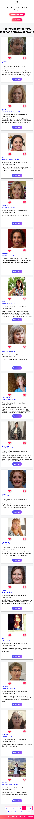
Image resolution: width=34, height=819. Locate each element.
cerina (4, 494)
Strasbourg (5, 303)
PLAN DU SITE (20, 817)
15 (29, 812)
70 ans (11, 448)
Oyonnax (5, 736)
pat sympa (5, 542)
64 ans (13, 351)
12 (18, 812)
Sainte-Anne (6, 351)
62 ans (10, 63)
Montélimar (5, 207)
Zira (3, 157)
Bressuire (5, 592)
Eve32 (4, 638)
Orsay (4, 496)
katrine (4, 109)
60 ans (12, 688)
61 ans (12, 255)
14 (25, 812)
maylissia (5, 61)
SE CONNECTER (17, 20)
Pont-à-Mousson (7, 784)
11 (15, 812)
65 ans (18, 111)
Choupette (5, 446)
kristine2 (5, 253)
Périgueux (5, 255)
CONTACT (29, 817)
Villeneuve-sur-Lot (7, 159)
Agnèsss (5, 205)
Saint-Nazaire (6, 399)
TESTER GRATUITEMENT (17, 14)
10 (11, 812)
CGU (13, 817)
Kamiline (4, 302)
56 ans (12, 303)
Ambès (4, 63)
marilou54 (5, 783)
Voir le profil (17, 79)
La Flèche (5, 448)
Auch (3, 640)
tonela (4, 590)
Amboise (5, 544)
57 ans (14, 399)
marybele (5, 350)
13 (22, 812)
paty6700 (5, 686)
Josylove (5, 734)
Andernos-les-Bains (8, 111)
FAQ (9, 817)
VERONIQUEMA (7, 398)
